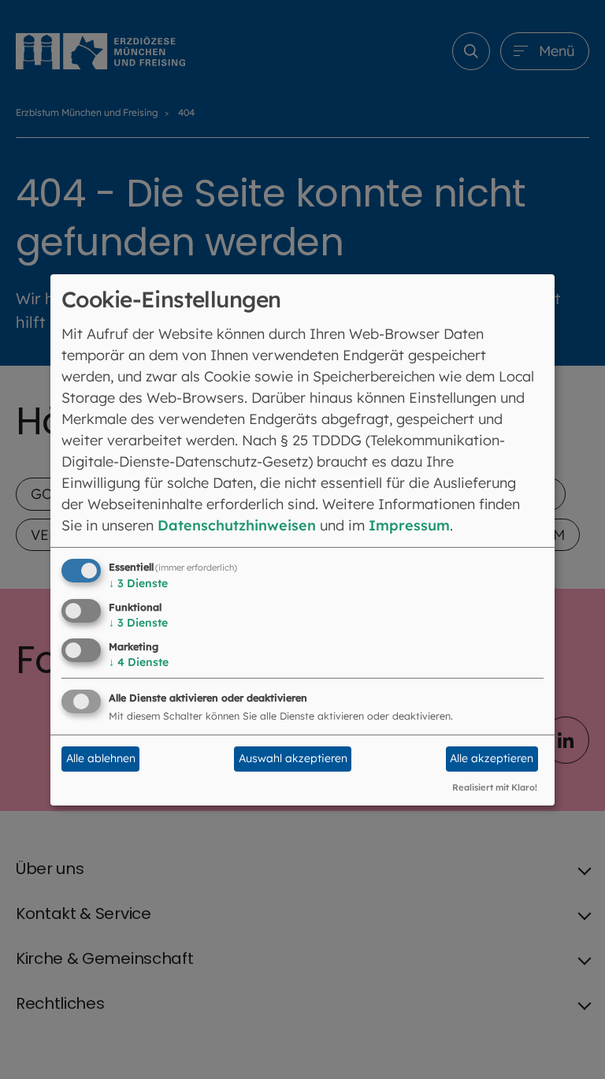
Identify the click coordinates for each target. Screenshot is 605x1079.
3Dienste (138, 583)
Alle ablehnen (100, 758)
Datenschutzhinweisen (237, 525)
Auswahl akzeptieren (293, 758)
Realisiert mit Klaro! (494, 787)
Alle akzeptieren (491, 758)
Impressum (409, 525)
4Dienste (139, 662)
